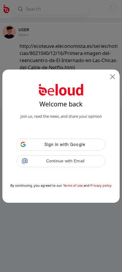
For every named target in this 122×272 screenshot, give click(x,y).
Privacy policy (101, 185)
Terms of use (73, 185)
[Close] (112, 76)
